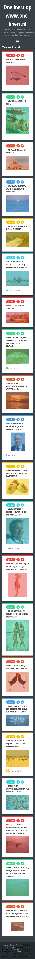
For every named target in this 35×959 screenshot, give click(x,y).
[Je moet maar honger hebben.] (17, 67)
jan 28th (11, 505)
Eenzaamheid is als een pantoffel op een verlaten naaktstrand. (16, 473)
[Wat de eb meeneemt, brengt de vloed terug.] (17, 673)
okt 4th (11, 702)
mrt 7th (11, 864)
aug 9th (11, 222)
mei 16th (11, 333)
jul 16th (11, 258)
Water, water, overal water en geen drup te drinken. (16, 189)
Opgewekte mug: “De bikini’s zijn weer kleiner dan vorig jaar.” (16, 512)
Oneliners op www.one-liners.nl (17, 15)
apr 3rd (10, 419)
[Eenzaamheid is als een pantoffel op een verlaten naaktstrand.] (17, 481)
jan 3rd (10, 560)
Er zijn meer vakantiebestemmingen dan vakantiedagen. (17, 789)
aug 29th (11, 782)
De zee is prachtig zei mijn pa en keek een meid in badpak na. (17, 614)
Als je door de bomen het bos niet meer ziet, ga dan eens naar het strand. (17, 709)
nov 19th (11, 907)
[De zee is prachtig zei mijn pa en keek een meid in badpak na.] (17, 621)
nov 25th (11, 607)
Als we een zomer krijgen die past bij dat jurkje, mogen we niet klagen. (17, 566)
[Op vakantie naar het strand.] (17, 157)
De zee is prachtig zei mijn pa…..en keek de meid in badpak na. (16, 743)
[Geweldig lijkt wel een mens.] (17, 108)
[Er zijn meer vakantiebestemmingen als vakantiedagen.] (17, 393)
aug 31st (11, 182)
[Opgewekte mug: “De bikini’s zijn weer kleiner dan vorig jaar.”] (17, 519)
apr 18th (11, 821)
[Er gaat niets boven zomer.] (17, 313)
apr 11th (11, 379)
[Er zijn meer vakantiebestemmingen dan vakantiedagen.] (17, 796)
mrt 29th (11, 466)
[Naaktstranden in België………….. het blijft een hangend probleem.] (17, 272)
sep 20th (11, 737)
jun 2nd (11, 302)
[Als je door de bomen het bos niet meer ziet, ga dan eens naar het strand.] (17, 716)
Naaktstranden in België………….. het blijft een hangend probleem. (16, 264)
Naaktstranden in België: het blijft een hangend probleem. (14, 426)
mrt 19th (11, 97)
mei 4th (11, 55)
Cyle (7, 947)
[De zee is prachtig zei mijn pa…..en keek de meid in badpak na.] (17, 751)
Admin (13, 947)
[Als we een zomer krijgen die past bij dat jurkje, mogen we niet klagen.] (17, 574)
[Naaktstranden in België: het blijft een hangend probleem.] (18, 434)
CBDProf (18, 952)
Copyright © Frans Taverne (12, 945)
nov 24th (11, 662)
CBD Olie (16, 949)
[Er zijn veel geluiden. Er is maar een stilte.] (17, 234)
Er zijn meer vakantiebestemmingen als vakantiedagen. (17, 386)
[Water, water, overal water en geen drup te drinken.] (17, 196)
